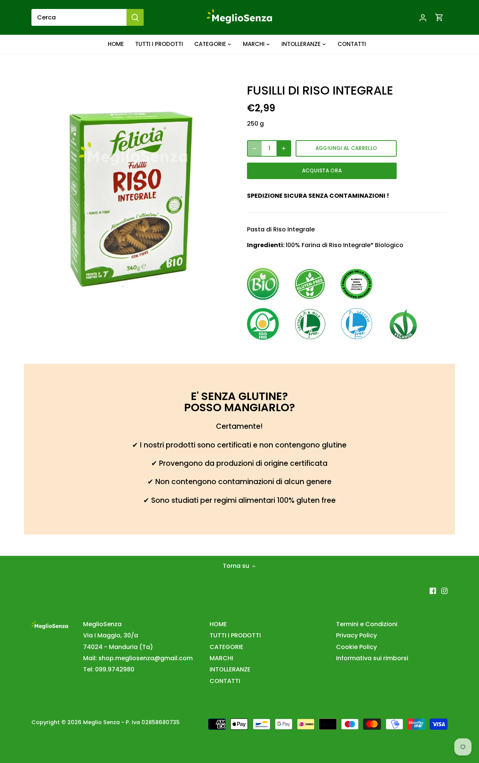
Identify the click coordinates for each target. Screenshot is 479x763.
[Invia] (135, 17)
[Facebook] (433, 591)
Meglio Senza (101, 722)
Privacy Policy (356, 635)
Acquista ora (322, 170)
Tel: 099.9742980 (108, 669)
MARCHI (221, 658)
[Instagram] (444, 591)
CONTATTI (225, 681)
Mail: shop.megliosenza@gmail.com (138, 658)
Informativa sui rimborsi (372, 658)
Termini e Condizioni (366, 624)
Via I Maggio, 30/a (110, 635)
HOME (218, 624)
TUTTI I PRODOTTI (235, 635)
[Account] (423, 17)
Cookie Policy (356, 647)
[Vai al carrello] (439, 17)
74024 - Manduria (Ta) (118, 647)
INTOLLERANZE (230, 669)
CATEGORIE (226, 647)
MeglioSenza (102, 624)
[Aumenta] (284, 148)
